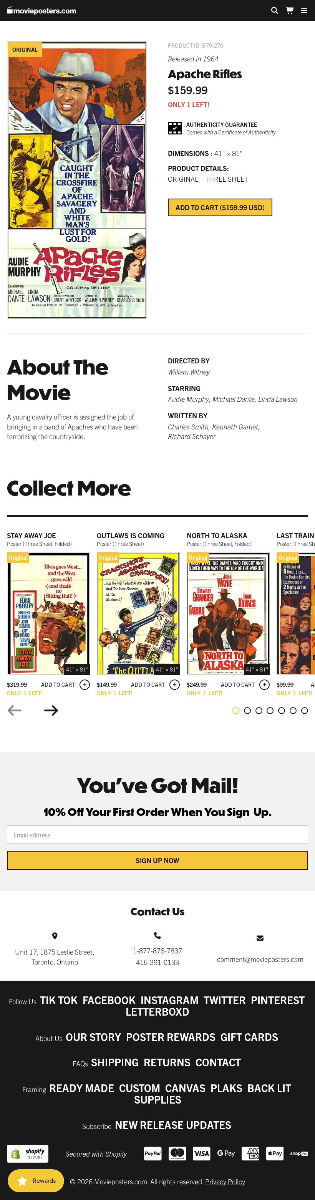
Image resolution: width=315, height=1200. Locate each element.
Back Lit (269, 1087)
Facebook (109, 999)
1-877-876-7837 (157, 950)
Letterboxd (157, 1011)
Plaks (226, 1087)
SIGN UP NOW (157, 860)
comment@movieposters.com (260, 959)
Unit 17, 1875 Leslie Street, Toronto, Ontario (54, 956)
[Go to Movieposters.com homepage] (41, 10)
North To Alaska (217, 535)
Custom (139, 1087)
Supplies (157, 1099)
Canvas (185, 1087)
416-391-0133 (157, 962)
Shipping (115, 1062)
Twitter (225, 999)
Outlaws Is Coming (130, 535)
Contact (218, 1062)
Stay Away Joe (31, 535)
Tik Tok (59, 999)
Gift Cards (249, 1036)
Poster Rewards (171, 1036)
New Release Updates (173, 1124)
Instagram (170, 999)
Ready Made (81, 1087)
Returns (167, 1062)
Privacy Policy (225, 1181)
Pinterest (278, 999)
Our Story (93, 1036)
